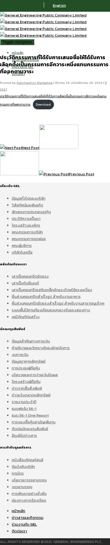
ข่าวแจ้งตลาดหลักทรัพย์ (31, 395)
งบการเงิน (20, 354)
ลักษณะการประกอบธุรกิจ (31, 212)
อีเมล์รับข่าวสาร (24, 435)
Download (43, 104)
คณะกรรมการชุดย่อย (29, 239)
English (59, 5)
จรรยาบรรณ (22, 487)
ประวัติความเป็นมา (26, 218)
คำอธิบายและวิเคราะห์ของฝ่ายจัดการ (41, 348)
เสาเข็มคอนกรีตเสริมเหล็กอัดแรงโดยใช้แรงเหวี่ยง (52, 290)
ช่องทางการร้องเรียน (29, 500)
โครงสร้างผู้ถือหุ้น (26, 381)
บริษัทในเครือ (22, 252)
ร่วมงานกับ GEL (24, 524)
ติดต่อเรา (19, 531)
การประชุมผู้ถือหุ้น (26, 368)
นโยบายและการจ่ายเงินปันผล (35, 375)
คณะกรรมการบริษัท (27, 232)
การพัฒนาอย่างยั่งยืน (29, 493)
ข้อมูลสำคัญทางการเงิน (31, 341)
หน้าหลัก (17, 52)
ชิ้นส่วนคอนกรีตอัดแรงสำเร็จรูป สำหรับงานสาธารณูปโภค (58, 303)
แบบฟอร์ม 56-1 (24, 408)
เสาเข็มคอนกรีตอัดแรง (30, 276)
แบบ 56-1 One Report (30, 415)
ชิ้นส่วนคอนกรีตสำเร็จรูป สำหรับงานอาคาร (46, 296)
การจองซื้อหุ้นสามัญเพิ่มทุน (33, 422)
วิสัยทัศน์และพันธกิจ (27, 205)
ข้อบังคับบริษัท (23, 466)
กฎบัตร (18, 473)
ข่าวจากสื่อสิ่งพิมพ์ (27, 388)
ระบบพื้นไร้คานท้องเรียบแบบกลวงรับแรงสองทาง (51, 310)
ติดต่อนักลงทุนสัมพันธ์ (30, 429)
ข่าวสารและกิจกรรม (27, 517)
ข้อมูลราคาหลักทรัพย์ (28, 361)
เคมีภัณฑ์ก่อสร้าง (26, 317)
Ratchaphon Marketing (35, 82)
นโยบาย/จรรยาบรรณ (29, 480)
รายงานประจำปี (24, 402)
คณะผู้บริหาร (22, 245)
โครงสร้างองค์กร (26, 225)
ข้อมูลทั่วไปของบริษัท (28, 198)
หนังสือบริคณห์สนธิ (27, 460)
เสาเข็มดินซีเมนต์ (25, 283)
